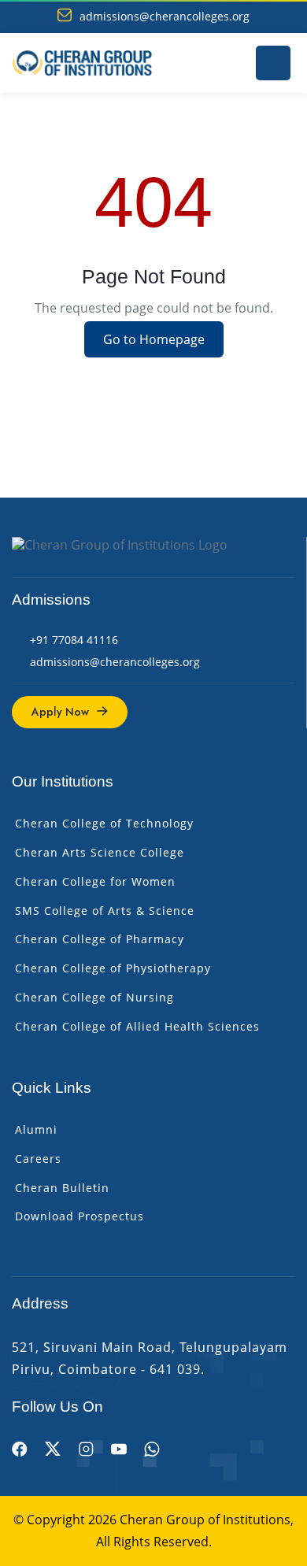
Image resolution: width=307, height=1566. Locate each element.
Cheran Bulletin (62, 1187)
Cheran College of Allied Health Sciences (137, 1026)
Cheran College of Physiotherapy (113, 968)
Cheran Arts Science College (99, 852)
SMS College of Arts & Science (104, 910)
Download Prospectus (79, 1216)
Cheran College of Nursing (94, 997)
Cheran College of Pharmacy (99, 938)
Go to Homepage (154, 339)
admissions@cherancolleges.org (165, 16)
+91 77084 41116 (74, 639)
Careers (38, 1158)
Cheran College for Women (95, 881)
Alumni (36, 1129)
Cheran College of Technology (104, 823)
